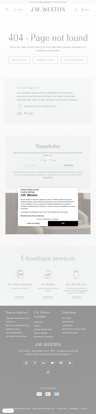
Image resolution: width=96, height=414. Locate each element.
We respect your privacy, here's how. (32, 215)
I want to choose (33, 223)
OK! (63, 223)
